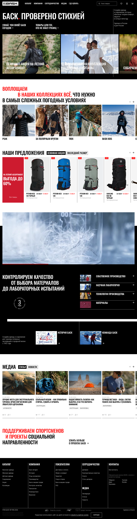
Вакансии (32, 495)
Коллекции (6, 485)
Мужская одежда (8, 470)
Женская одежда (7, 473)
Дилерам (85, 470)
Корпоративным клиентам (91, 473)
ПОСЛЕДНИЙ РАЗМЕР (77, 153)
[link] (10, 4)
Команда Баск (33, 492)
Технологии (33, 489)
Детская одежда (7, 476)
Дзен (110, 482)
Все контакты (113, 470)
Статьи (22, 367)
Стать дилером (87, 479)
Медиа (64, 3)
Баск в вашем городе (36, 482)
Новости (32, 367)
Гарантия (59, 476)
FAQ (57, 485)
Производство (33, 479)
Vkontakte (112, 484)
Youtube (124, 480)
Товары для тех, (46, 26)
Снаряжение (6, 479)
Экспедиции (86, 494)
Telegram (112, 480)
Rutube (124, 482)
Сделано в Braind (129, 510)
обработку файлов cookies (79, 515)
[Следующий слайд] (8, 78)
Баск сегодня (33, 470)
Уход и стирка (60, 479)
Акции (4, 482)
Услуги (84, 476)
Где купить (73, 3)
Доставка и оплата (62, 470)
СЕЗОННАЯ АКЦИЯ (56, 153)
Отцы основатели (34, 476)
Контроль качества (35, 485)
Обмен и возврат (61, 473)
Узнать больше (77, 442)
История (32, 473)
